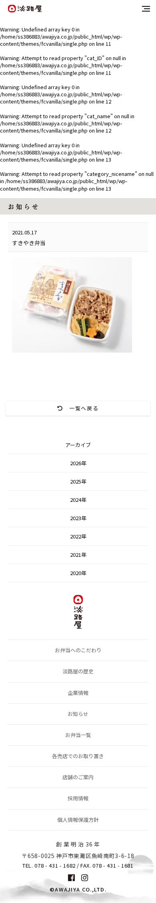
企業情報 (78, 692)
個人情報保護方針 (78, 819)
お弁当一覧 (78, 735)
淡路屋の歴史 (78, 671)
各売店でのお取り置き (78, 756)
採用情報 (78, 798)
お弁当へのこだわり (78, 650)
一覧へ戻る (81, 408)
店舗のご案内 (78, 777)
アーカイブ (78, 445)
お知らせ (78, 714)
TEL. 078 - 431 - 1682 (49, 865)
